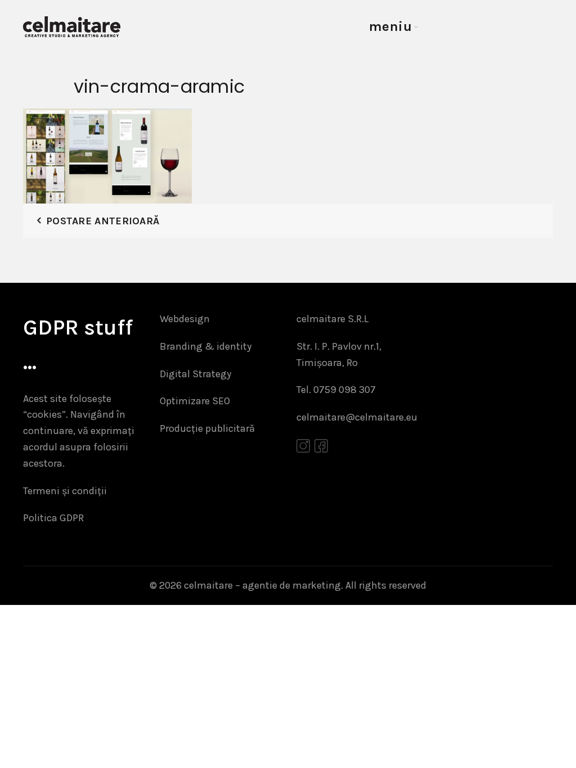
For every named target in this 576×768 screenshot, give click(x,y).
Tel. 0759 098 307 (336, 389)
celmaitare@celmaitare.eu (356, 417)
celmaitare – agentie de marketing (262, 585)
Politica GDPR (53, 518)
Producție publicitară (207, 428)
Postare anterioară (102, 221)
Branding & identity (205, 346)
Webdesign (185, 319)
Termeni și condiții (65, 491)
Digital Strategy (195, 374)
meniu (390, 26)
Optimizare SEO (195, 401)
